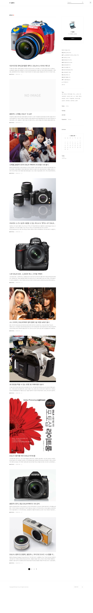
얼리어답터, (73, 100)
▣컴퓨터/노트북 (66, 52)
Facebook (64, 119)
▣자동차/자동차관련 (67, 69)
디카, (80, 94)
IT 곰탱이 (11, 3)
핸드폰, (65, 94)
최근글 (63, 106)
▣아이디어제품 (66, 67)
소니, (74, 96)
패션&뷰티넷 (76, 580)
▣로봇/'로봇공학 (66, 65)
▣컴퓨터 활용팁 (66, 77)
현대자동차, (68, 100)
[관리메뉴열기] (90, 2)
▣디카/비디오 (11, 74)
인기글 (67, 106)
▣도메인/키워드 (66, 74)
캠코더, (80, 96)
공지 (63, 84)
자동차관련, (64, 96)
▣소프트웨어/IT (66, 72)
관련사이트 (76, 587)
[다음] (36, 569)
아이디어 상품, (77, 98)
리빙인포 (76, 577)
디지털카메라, (71, 98)
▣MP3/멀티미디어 (67, 62)
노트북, (77, 94)
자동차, (77, 96)
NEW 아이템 (66, 50)
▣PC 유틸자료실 (66, 79)
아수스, (74, 94)
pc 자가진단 (65, 82)
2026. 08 (72, 135)
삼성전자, (63, 100)
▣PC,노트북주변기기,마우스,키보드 (70, 55)
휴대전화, (63, 98)
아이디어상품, (69, 94)
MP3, (72, 96)
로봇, (63, 94)
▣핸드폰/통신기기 (67, 60)
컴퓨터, (76, 100)
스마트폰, (68, 96)
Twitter (69, 119)
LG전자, (67, 98)
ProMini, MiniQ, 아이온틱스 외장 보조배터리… (78, 583)
